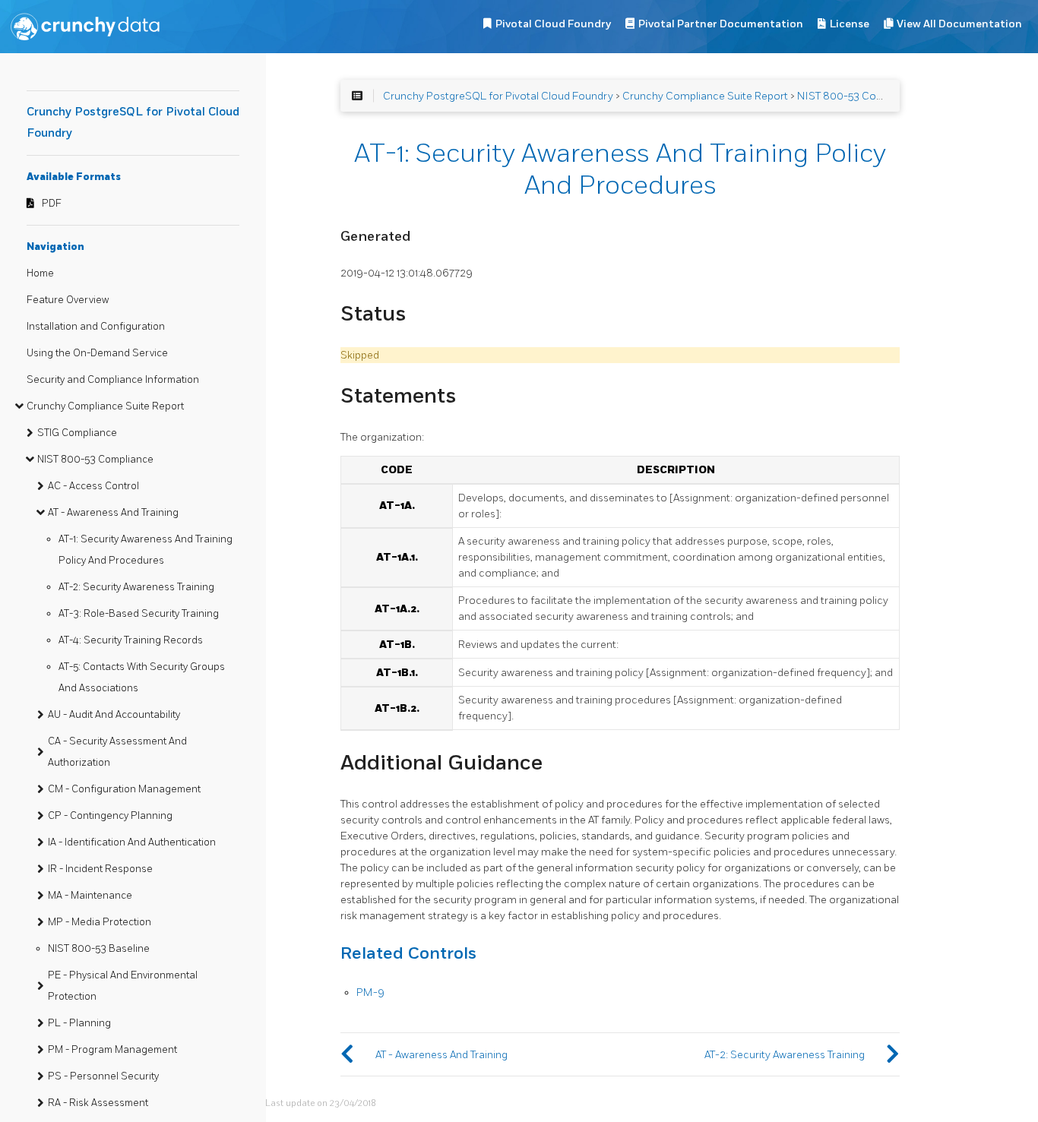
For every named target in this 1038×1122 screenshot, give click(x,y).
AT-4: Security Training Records (131, 640)
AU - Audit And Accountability (114, 715)
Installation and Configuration (96, 327)
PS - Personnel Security (103, 1076)
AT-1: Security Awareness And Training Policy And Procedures (146, 550)
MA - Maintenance (90, 896)
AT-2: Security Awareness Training (136, 587)
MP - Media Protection (99, 922)
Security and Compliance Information (113, 380)
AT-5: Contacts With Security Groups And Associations (142, 677)
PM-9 (370, 992)
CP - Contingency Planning (110, 816)
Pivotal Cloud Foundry (553, 23)
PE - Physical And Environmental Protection (123, 986)
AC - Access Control (93, 486)
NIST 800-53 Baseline (99, 949)
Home (40, 273)
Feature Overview (68, 300)
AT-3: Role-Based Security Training (139, 614)
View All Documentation (959, 23)
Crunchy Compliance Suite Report (105, 406)
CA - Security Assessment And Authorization (117, 752)
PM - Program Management (112, 1050)
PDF (52, 204)
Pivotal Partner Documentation (720, 23)
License (849, 23)
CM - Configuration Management (124, 789)
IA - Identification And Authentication (132, 842)
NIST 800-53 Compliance (95, 460)
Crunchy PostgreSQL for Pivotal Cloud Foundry (498, 96)
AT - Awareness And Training (113, 513)
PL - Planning (79, 1023)
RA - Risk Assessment (98, 1103)
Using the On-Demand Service (97, 353)
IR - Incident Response (100, 869)
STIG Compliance (77, 433)
